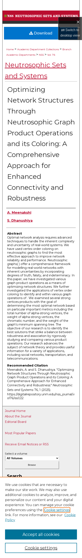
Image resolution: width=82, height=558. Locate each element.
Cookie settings (57, 510)
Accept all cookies (41, 534)
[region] (41, 517)
